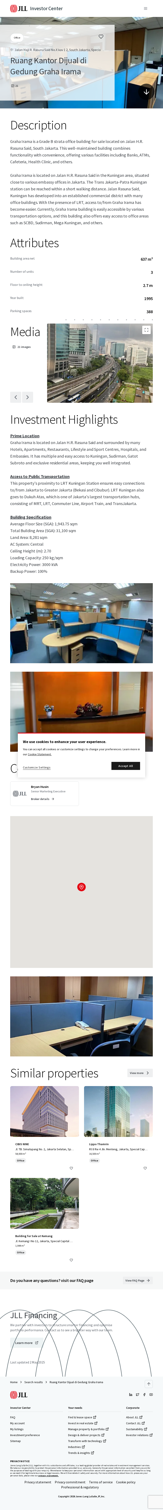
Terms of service (101, 1482)
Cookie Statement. (40, 754)
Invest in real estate (80, 1423)
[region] (81, 755)
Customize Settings (37, 767)
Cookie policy (125, 1482)
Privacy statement (37, 1482)
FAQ (12, 1417)
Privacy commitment (70, 1482)
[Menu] (145, 8)
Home (14, 1382)
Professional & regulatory (80, 1487)
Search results (33, 1382)
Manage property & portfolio (86, 1429)
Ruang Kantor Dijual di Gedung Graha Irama (76, 1382)
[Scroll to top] (149, 1384)
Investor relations (137, 1435)
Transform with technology (85, 1441)
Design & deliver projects (84, 1435)
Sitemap (15, 1441)
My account (17, 1423)
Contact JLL (133, 1423)
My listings (17, 1429)
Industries (74, 1447)
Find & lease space (80, 1417)
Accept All (125, 766)
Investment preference (25, 1435)
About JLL (132, 1417)
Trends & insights (79, 1453)
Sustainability (134, 1429)
